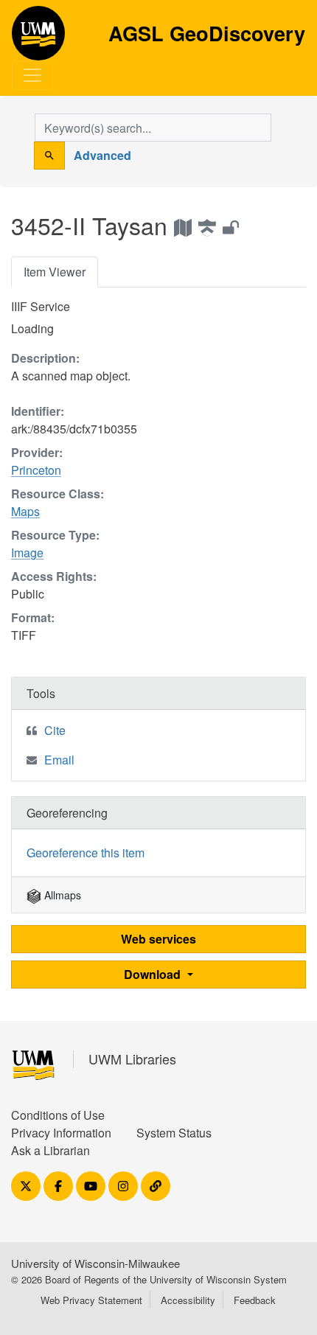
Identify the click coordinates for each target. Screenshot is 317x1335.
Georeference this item (85, 852)
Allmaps (61, 895)
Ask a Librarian (50, 1150)
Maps (25, 511)
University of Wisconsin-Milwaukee (95, 1263)
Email (59, 759)
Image (27, 552)
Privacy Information (61, 1132)
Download (154, 974)
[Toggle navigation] (32, 75)
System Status (174, 1132)
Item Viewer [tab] (55, 271)
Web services (158, 938)
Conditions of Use (58, 1114)
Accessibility (188, 1300)
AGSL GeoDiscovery (38, 38)
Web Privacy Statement (91, 1300)
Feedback (255, 1300)
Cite (55, 730)
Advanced (102, 155)
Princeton (36, 469)
